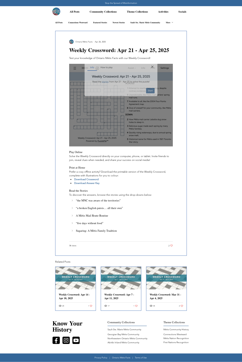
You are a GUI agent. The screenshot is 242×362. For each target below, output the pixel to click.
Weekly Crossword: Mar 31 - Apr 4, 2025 (165, 296)
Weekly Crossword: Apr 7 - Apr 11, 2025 (119, 296)
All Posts (59, 22)
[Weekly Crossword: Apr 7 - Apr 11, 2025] (121, 278)
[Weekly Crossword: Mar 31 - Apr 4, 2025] (166, 278)
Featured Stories (100, 22)
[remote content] (121, 105)
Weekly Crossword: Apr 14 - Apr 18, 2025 (74, 296)
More (168, 22)
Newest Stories (119, 22)
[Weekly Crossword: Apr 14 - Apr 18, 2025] (75, 278)
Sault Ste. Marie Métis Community (145, 22)
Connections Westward (78, 22)
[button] (103, 11)
